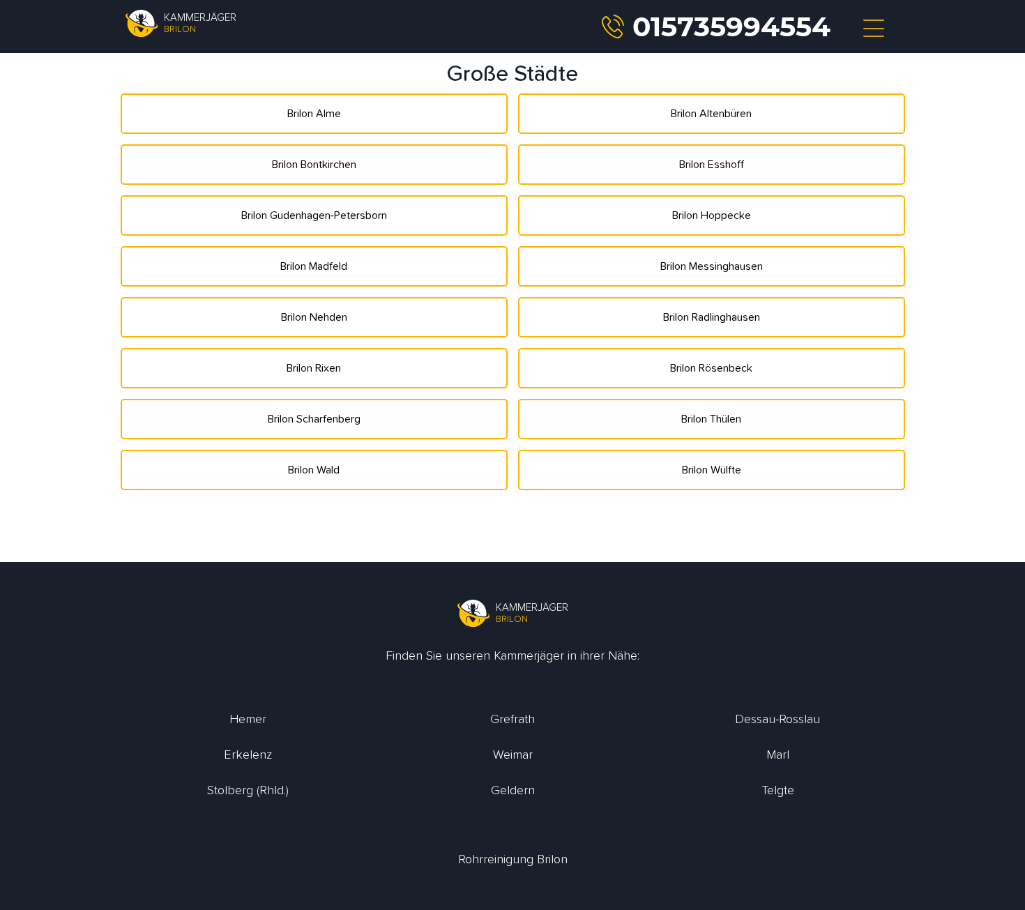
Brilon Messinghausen (711, 266)
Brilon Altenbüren (711, 113)
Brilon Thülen (711, 419)
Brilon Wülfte (711, 470)
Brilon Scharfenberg (314, 419)
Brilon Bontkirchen (314, 164)
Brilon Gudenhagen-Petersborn (314, 215)
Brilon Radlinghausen (711, 317)
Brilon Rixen (314, 368)
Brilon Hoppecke (711, 215)
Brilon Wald (314, 470)
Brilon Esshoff (711, 164)
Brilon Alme (314, 113)
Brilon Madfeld (313, 266)
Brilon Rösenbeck (711, 368)
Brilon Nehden (314, 317)
